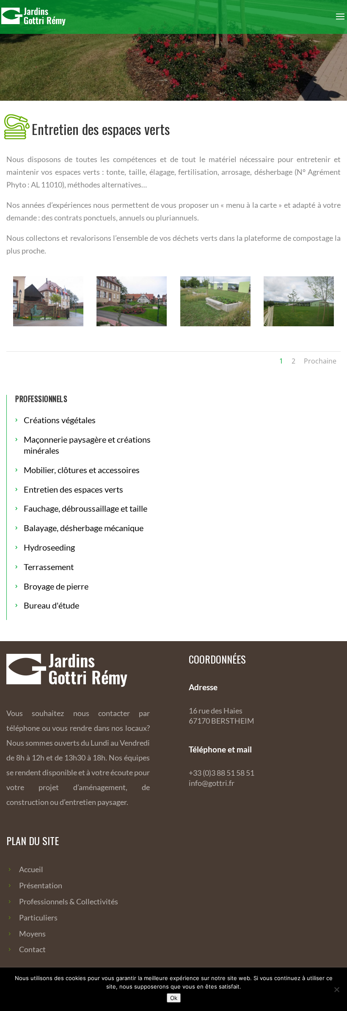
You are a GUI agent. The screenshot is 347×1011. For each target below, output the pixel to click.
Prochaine (320, 361)
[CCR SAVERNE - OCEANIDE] (299, 324)
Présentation (40, 885)
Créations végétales (60, 420)
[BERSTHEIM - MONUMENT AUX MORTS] (48, 324)
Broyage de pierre (56, 586)
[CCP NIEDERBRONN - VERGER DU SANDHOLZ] (215, 324)
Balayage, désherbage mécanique (83, 528)
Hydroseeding (49, 547)
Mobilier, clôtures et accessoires (82, 470)
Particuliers (38, 917)
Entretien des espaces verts (73, 489)
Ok (173, 997)
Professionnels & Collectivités (68, 901)
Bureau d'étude (51, 605)
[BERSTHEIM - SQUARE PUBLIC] (131, 324)
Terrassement (49, 567)
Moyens (32, 933)
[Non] (336, 989)
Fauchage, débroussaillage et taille (85, 508)
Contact (32, 949)
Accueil (31, 869)
